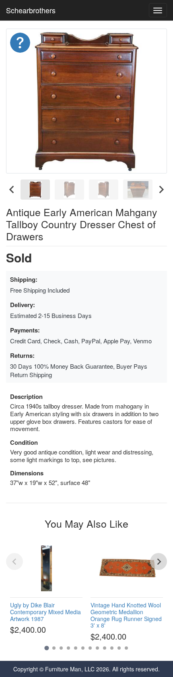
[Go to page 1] (46, 648)
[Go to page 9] (104, 648)
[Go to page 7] (90, 648)
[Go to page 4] (68, 648)
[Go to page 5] (75, 648)
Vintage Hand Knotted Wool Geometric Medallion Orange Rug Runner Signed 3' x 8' (126, 615)
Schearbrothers (31, 10)
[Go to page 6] (82, 648)
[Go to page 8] (97, 648)
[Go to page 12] (126, 648)
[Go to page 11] (119, 648)
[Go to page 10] (111, 648)
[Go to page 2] (54, 648)
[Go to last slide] (12, 189)
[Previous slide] (14, 561)
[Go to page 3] (61, 648)
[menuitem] (35, 189)
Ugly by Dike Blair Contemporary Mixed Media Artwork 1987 (45, 612)
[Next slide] (161, 189)
